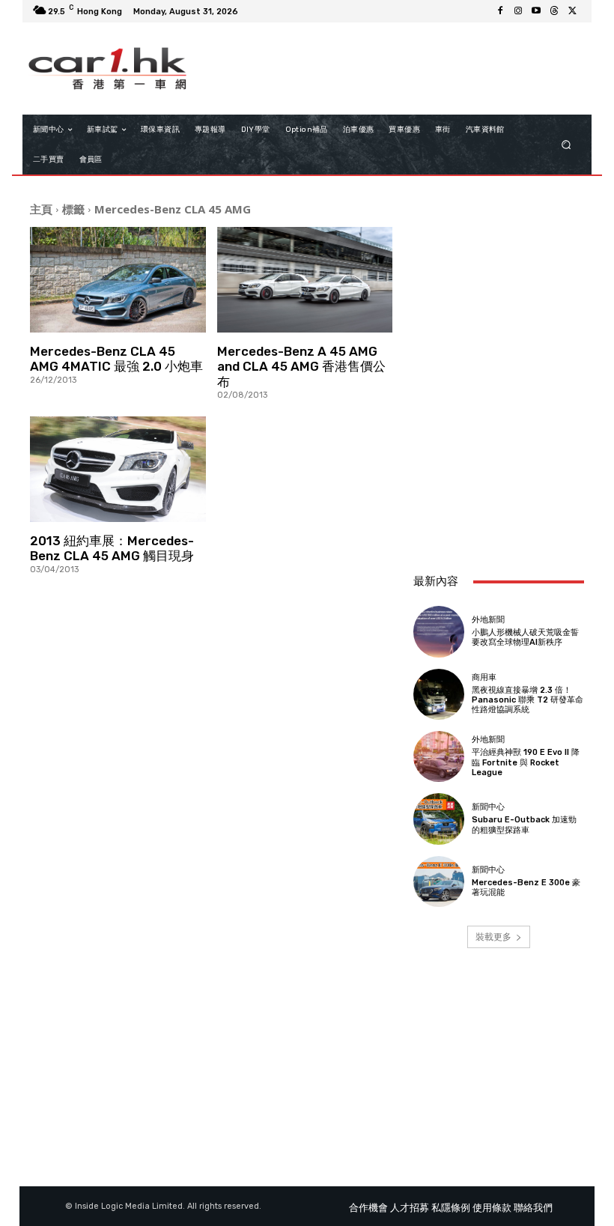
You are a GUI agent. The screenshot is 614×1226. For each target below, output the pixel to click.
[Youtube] (536, 11)
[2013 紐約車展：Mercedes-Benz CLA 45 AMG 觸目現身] (118, 469)
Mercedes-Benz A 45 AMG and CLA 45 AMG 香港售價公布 (301, 366)
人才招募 (409, 1207)
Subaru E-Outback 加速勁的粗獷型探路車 (524, 824)
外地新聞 (488, 620)
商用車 (484, 677)
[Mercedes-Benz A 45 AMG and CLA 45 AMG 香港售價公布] (305, 280)
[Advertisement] (498, 479)
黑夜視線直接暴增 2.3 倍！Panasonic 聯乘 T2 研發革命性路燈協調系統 (527, 699)
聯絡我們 (533, 1207)
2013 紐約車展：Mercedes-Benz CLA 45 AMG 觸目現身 (112, 548)
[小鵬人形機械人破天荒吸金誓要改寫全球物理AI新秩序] (438, 631)
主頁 (41, 208)
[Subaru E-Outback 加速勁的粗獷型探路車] (438, 818)
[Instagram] (518, 11)
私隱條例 (450, 1207)
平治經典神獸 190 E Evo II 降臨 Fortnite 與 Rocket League (526, 762)
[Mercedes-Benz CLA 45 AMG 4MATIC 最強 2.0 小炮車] (118, 280)
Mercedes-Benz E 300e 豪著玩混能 (526, 887)
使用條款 (491, 1207)
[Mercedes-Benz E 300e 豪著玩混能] (438, 881)
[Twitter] (572, 11)
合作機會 (368, 1207)
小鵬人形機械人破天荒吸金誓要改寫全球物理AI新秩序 (525, 637)
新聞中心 (488, 807)
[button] (566, 145)
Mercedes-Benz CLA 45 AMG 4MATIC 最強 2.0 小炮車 (116, 359)
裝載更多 (493, 936)
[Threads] (554, 11)
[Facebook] (500, 11)
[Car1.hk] (107, 68)
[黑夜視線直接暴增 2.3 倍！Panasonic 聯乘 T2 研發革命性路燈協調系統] (438, 694)
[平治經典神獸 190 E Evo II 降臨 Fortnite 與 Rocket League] (438, 756)
